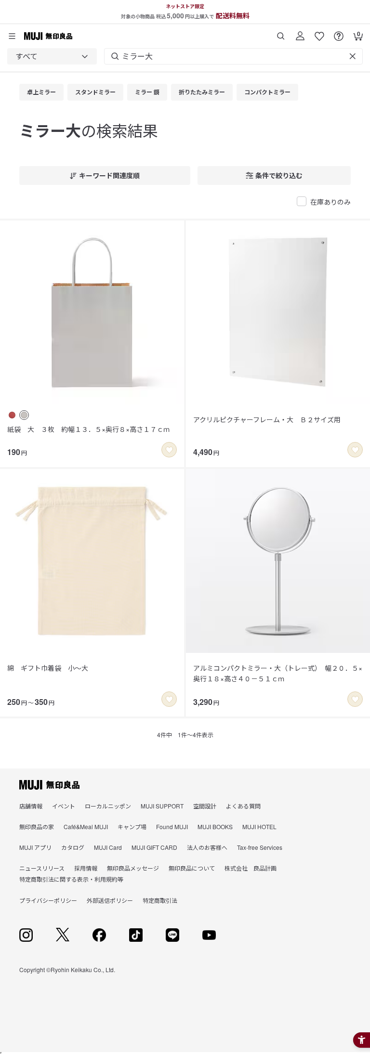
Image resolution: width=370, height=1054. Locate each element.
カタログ (72, 847)
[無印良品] (49, 785)
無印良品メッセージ (133, 868)
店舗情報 (30, 806)
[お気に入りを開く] (319, 32)
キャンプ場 (132, 826)
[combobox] (52, 56)
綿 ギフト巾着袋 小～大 (47, 668)
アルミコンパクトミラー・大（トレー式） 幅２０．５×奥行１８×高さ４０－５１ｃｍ (277, 673)
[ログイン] (300, 32)
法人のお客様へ (207, 847)
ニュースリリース (42, 868)
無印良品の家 (36, 826)
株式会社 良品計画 (251, 868)
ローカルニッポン (108, 806)
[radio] (12, 415)
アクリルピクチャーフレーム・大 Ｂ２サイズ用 (267, 419)
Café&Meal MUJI (86, 826)
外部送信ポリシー (110, 900)
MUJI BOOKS (215, 826)
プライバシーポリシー (48, 900)
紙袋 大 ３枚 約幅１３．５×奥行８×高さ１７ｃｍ (88, 429)
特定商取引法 (160, 900)
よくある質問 (243, 806)
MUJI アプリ (35, 847)
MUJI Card (108, 847)
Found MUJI (172, 826)
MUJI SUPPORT (162, 806)
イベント (63, 806)
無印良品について (192, 868)
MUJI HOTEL (259, 826)
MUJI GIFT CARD (154, 847)
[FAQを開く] (339, 32)
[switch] (169, 449)
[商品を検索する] (281, 32)
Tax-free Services (259, 847)
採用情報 (85, 868)
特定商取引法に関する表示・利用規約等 (71, 879)
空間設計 (204, 806)
